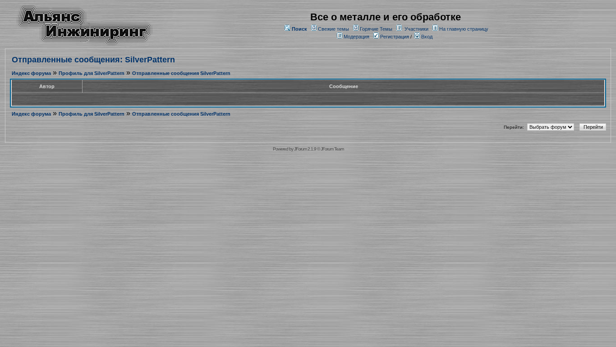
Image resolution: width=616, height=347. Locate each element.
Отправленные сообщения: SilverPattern (93, 59)
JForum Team (332, 148)
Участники (416, 29)
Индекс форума (31, 73)
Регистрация (394, 36)
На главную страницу (463, 29)
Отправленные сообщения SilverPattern (181, 73)
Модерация (356, 36)
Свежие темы (333, 29)
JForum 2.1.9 (305, 148)
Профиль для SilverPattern (91, 73)
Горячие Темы (376, 29)
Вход (426, 36)
